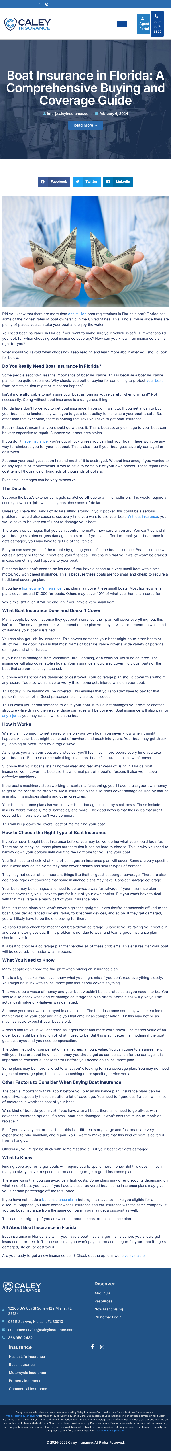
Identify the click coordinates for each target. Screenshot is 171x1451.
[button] (54, 182)
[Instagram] (46, 4)
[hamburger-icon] (122, 24)
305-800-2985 (157, 26)
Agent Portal (144, 26)
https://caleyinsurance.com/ (22, 1415)
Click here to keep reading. (110, 1430)
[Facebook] (39, 4)
